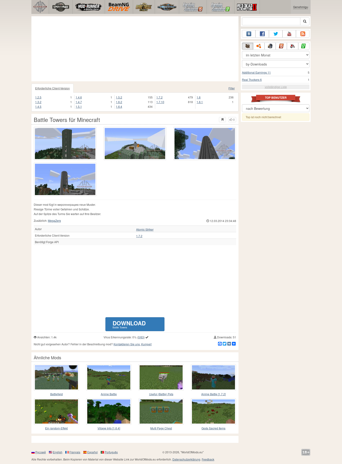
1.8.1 (200, 102)
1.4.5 (38, 106)
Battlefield (56, 394)
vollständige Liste (276, 87)
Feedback (208, 459)
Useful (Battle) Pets (161, 394)
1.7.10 (160, 102)
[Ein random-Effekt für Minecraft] (56, 411)
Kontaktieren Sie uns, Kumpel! (133, 344)
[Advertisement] (134, 48)
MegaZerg (54, 220)
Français (74, 452)
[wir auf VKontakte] (248, 34)
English (57, 452)
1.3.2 (38, 102)
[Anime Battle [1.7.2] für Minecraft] (213, 377)
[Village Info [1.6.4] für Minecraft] (108, 411)
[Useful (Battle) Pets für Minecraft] (161, 377)
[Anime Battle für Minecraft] (108, 377)
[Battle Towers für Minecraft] (65, 143)
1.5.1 (79, 106)
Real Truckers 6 (252, 80)
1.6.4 (119, 106)
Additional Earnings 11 (256, 72)
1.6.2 (119, 102)
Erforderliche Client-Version (52, 88)
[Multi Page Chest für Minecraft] (161, 411)
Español (92, 452)
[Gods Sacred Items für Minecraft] (213, 411)
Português (111, 452)
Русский (40, 452)
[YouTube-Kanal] (289, 34)
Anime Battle (109, 394)
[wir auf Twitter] (275, 34)
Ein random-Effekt (56, 428)
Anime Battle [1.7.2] (213, 394)
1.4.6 (79, 97)
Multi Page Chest (161, 428)
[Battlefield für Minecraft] (56, 377)
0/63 (141, 337)
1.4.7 (79, 102)
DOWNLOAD (129, 324)
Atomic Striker (145, 229)
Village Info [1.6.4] (108, 428)
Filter (231, 88)
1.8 (199, 97)
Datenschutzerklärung (186, 459)
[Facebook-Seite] (262, 34)
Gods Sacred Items (213, 428)
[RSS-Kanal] (302, 34)
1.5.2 (119, 97)
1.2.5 (38, 97)
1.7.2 (159, 97)
